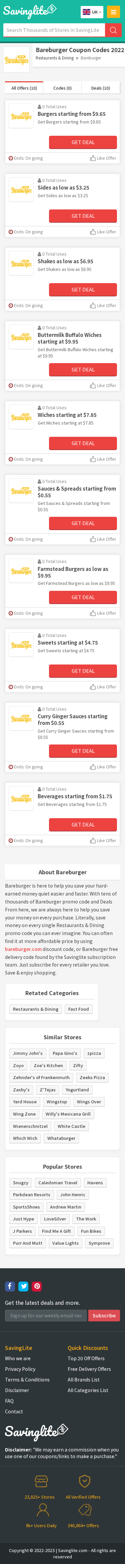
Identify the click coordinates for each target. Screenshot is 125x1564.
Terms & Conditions (27, 1379)
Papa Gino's (65, 1053)
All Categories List (88, 1390)
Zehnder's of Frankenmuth (41, 1077)
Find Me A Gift (56, 1231)
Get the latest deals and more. (42, 1302)
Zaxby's (21, 1089)
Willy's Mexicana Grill (68, 1114)
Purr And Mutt (27, 1243)
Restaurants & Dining (55, 57)
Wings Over (89, 1101)
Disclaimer (17, 1390)
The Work (86, 1218)
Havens (95, 1182)
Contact (14, 1411)
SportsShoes (26, 1207)
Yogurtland (77, 1089)
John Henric (72, 1194)
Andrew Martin (65, 1207)
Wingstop (57, 1101)
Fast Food (78, 1009)
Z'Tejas (48, 1089)
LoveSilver (55, 1218)
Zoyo (18, 1065)
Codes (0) (62, 88)
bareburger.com (23, 949)
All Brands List (84, 1379)
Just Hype (23, 1218)
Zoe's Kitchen (48, 1065)
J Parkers (22, 1231)
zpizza (94, 1053)
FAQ (9, 1400)
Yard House (25, 1101)
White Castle (71, 1126)
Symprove (99, 1243)
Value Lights (65, 1243)
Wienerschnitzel (30, 1126)
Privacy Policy (20, 1369)
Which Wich (25, 1138)
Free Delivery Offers (89, 1369)
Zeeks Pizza (92, 1077)
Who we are (18, 1358)
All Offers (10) (24, 88)
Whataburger (61, 1138)
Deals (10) (100, 88)
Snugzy (20, 1182)
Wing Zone (24, 1114)
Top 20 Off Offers (86, 1358)
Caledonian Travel (57, 1182)
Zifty (78, 1065)
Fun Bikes (91, 1231)
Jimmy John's (28, 1053)
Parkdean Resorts (31, 1194)
